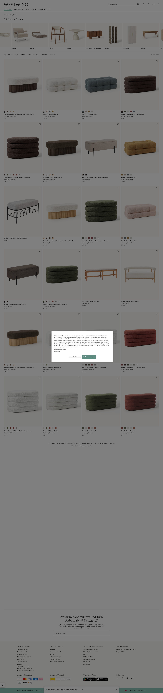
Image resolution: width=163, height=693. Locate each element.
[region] (82, 346)
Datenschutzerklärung (60, 349)
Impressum (57, 351)
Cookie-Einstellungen (75, 356)
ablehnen (87, 345)
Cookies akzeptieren (89, 357)
